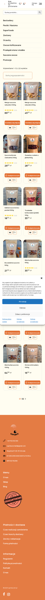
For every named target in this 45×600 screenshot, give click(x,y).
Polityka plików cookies (6, 320)
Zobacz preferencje (22, 314)
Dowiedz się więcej (12, 123)
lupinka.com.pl (12, 588)
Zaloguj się (34, 4)
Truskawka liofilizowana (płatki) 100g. (32, 212)
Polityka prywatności (20, 320)
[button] (41, 278)
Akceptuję (22, 302)
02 (23, 399)
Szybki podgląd (10, 128)
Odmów (23, 308)
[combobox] (17, 75)
